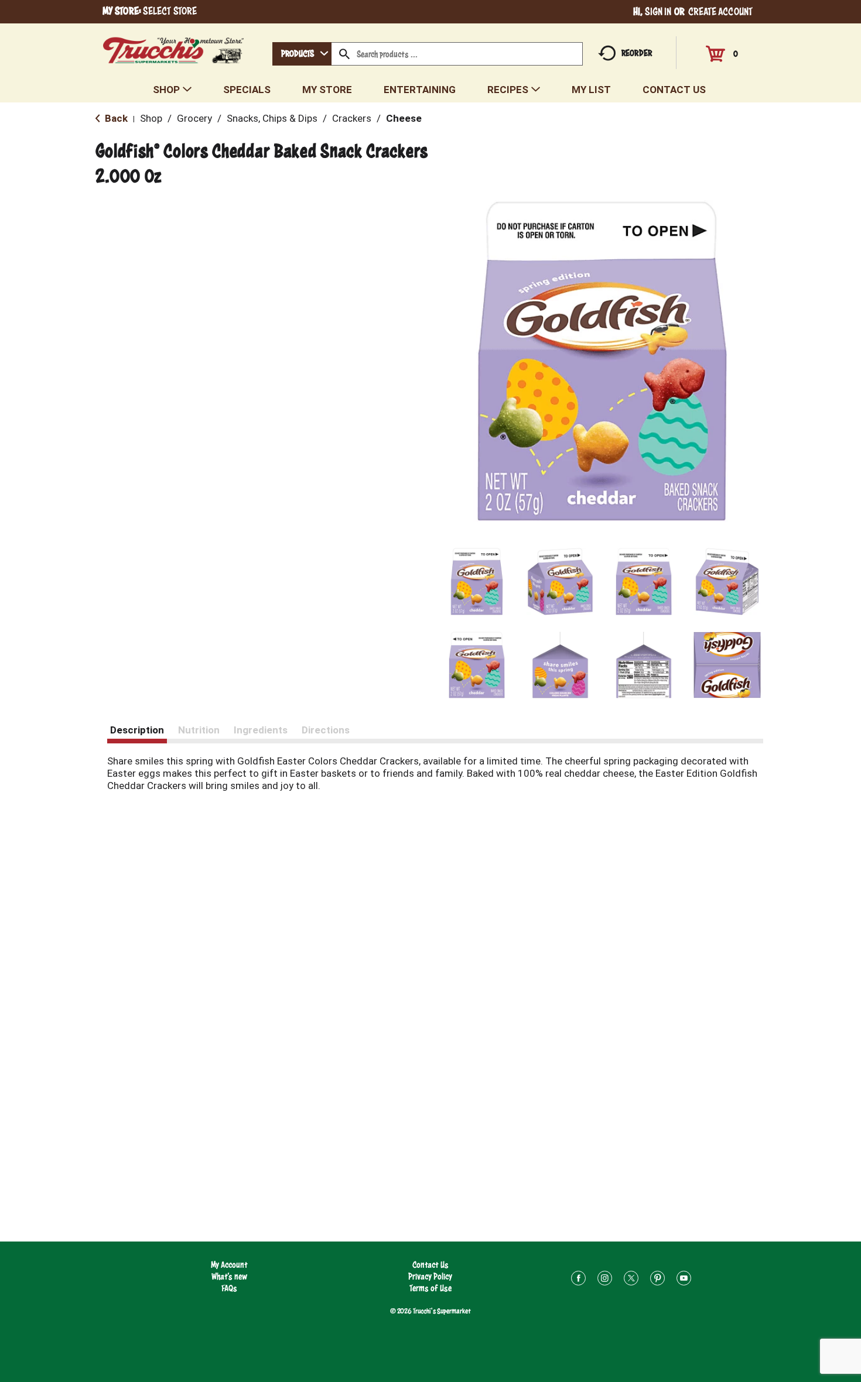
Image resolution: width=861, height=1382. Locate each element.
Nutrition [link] (199, 730)
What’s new (229, 1276)
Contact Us (430, 1264)
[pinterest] (657, 1280)
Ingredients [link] (261, 730)
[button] (477, 582)
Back (115, 118)
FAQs (229, 1288)
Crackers (351, 118)
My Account (229, 1264)
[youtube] (683, 1280)
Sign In (658, 11)
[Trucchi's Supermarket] (173, 47)
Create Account (720, 11)
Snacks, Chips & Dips (272, 118)
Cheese (404, 118)
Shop (151, 118)
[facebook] (578, 1280)
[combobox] (302, 54)
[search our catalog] (344, 54)
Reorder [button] (636, 53)
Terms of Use (430, 1288)
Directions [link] (326, 730)
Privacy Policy (430, 1276)
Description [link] (137, 730)
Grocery (194, 118)
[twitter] (631, 1280)
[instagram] (604, 1280)
